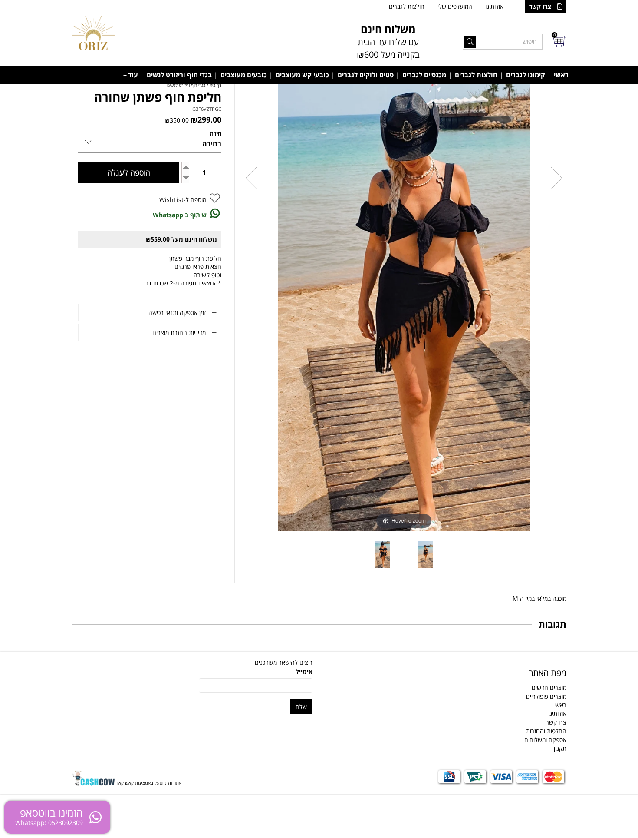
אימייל (304, 671)
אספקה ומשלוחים (545, 739)
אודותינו (494, 6)
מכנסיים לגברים (424, 74)
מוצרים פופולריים (546, 696)
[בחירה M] (149, 140)
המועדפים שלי (454, 6)
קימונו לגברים (525, 74)
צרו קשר (540, 6)
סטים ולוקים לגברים (366, 74)
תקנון (560, 748)
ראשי (561, 74)
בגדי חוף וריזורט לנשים (179, 74)
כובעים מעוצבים (243, 74)
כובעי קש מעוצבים (302, 74)
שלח (301, 706)
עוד (133, 74)
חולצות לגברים (406, 6)
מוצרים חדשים (549, 687)
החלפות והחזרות (546, 731)
